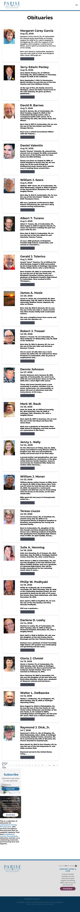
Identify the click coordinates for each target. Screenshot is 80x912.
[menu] (77, 5)
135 (54, 765)
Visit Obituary (27, 59)
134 (49, 765)
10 (42, 765)
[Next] (57, 765)
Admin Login (50, 904)
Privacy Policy (31, 904)
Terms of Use (41, 904)
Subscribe (10, 789)
